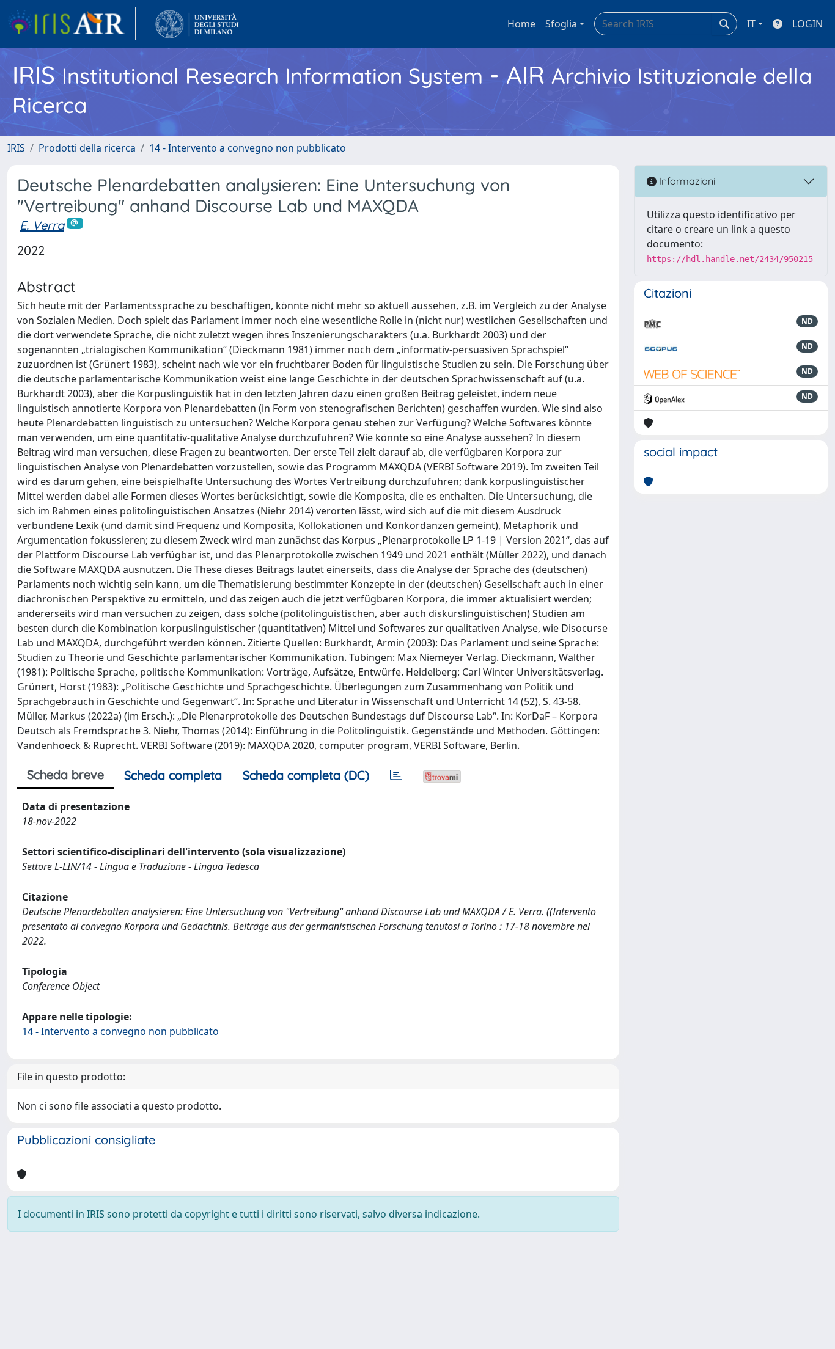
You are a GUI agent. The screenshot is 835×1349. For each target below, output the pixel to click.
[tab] (396, 775)
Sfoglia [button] (561, 24)
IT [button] (751, 24)
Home (521, 24)
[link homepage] (71, 23)
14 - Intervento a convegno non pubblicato (247, 148)
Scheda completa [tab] (173, 775)
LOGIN (807, 24)
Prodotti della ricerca (87, 148)
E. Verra (42, 225)
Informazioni (686, 181)
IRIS (16, 148)
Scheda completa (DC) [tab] (306, 775)
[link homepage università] (197, 23)
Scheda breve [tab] (65, 774)
